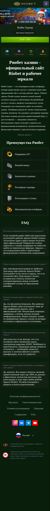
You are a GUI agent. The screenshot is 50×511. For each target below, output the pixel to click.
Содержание (21, 455)
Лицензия (40, 449)
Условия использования (17, 449)
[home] (25, 4)
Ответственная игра (33, 443)
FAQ (34, 455)
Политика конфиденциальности (25, 437)
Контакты (11, 443)
